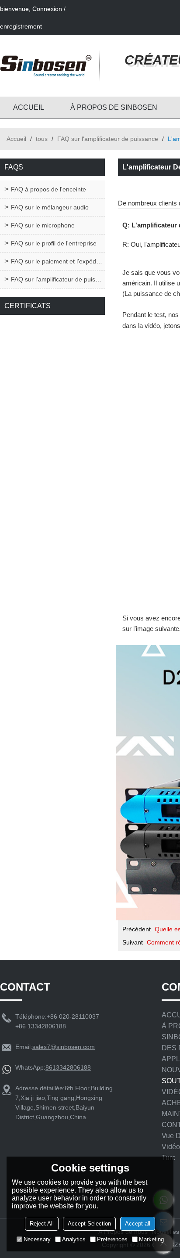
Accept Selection (89, 1223)
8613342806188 (68, 1067)
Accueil (16, 138)
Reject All (42, 1223)
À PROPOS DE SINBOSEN (113, 107)
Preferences (112, 1239)
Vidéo (171, 1146)
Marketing (151, 1239)
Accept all (137, 1223)
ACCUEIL (28, 107)
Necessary (37, 1239)
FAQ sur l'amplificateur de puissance (107, 138)
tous (42, 138)
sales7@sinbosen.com (63, 1046)
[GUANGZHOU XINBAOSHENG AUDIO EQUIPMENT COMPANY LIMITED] (46, 66)
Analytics (74, 1239)
